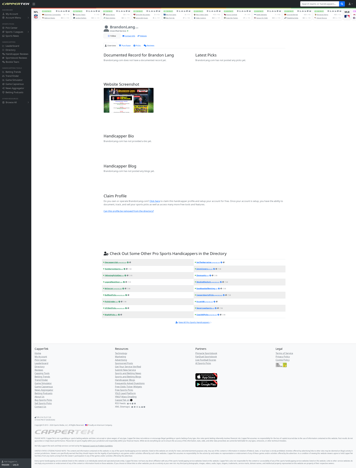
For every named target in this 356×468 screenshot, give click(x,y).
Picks (138, 45)
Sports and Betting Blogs (128, 376)
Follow (113, 36)
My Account (12, 13)
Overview (111, 45)
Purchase (126, 45)
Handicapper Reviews (17, 53)
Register (5, 464)
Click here (155, 201)
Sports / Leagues (14, 31)
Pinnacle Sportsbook (206, 353)
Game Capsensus (15, 84)
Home (38, 353)
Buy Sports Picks (43, 400)
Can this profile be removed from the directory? (129, 211)
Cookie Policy (283, 359)
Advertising (121, 359)
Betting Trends (13, 71)
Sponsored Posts (124, 363)
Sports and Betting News (128, 373)
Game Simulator (14, 80)
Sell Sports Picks (43, 403)
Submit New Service (125, 369)
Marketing (120, 356)
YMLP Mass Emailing (126, 396)
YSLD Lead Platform (125, 393)
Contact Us (40, 406)
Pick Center (12, 27)
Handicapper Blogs (125, 379)
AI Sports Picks (203, 363)
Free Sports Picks (124, 390)
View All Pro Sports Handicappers (194, 322)
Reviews (150, 45)
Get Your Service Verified (128, 366)
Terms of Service (284, 353)
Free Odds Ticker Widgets (128, 386)
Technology (121, 353)
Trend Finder (12, 75)
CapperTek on (122, 400)
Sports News (12, 35)
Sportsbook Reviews (16, 57)
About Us (39, 396)
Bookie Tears (12, 61)
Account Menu (13, 17)
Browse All (11, 102)
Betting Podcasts (14, 92)
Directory (10, 49)
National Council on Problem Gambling (98, 446)
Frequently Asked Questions (130, 383)
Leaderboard (12, 45)
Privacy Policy (283, 356)
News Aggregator (15, 88)
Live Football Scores (205, 359)
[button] (350, 4)
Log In (16, 464)
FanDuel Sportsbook (206, 356)
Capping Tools (42, 373)
